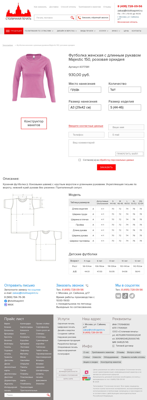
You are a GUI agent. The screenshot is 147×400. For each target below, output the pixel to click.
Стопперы (41, 337)
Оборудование (111, 357)
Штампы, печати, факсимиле (41, 377)
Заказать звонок (70, 285)
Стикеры (40, 333)
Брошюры (9, 333)
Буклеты (8, 337)
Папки (23, 370)
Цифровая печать (66, 327)
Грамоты (8, 357)
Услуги (102, 31)
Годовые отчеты (8, 352)
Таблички (40, 347)
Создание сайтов (66, 333)
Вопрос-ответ (133, 352)
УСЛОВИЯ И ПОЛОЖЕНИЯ (68, 375)
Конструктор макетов (111, 362)
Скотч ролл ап (43, 330)
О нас (86, 352)
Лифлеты (24, 350)
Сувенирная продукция (69, 340)
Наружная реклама (67, 337)
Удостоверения (43, 357)
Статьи (86, 357)
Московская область (128, 22)
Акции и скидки (90, 362)
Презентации (26, 387)
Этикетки (40, 383)
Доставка (53, 6)
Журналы (8, 383)
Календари (25, 323)
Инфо (115, 31)
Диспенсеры (10, 374)
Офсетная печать (66, 323)
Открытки (24, 364)
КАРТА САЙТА (68, 379)
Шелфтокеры (42, 370)
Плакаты (24, 374)
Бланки (7, 327)
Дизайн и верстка (66, 330)
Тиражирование (43, 354)
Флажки (39, 364)
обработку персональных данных (116, 160)
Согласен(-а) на (108, 160)
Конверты (25, 337)
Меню (23, 357)
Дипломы (8, 360)
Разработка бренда (67, 344)
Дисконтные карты (10, 369)
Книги (23, 333)
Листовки (24, 347)
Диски (7, 364)
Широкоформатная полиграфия (67, 352)
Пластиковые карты (26, 379)
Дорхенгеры (10, 380)
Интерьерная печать (10, 389)
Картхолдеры (26, 327)
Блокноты (8, 330)
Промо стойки (42, 323)
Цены (126, 31)
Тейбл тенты (42, 350)
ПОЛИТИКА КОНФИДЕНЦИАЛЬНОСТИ (68, 371)
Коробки (24, 340)
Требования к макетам (90, 6)
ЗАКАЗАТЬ (106, 167)
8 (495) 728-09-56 (130, 6)
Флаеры (40, 360)
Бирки (7, 323)
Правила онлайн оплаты (133, 357)
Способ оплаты (68, 6)
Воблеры (8, 343)
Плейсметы (25, 383)
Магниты (24, 354)
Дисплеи (8, 377)
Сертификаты (42, 327)
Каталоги (24, 330)
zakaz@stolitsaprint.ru (130, 10)
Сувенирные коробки (42, 342)
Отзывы (107, 6)
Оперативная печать (68, 347)
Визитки (8, 340)
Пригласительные (27, 390)
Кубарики (24, 343)
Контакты (136, 31)
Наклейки (25, 360)
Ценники (40, 367)
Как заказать (40, 6)
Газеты (7, 347)
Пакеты (23, 367)
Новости (97, 357)
